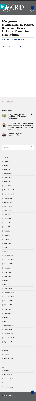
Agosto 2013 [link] (8, 342)
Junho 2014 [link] (7, 309)
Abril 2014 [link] (7, 317)
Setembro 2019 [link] (8, 202)
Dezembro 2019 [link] (9, 190)
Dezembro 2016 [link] (9, 239)
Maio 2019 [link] (7, 218)
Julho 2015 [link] (7, 268)
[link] (2, 6)
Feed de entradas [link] (9, 379)
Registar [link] (6, 370)
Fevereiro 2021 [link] (8, 173)
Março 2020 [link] (7, 186)
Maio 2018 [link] (7, 227)
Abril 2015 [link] (7, 280)
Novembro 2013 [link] (9, 338)
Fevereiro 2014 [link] (8, 325)
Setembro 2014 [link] (8, 305)
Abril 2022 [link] (7, 165)
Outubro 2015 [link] (8, 264)
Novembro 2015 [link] (9, 260)
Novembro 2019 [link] (9, 194)
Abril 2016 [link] (7, 247)
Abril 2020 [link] (7, 181)
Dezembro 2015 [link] (9, 255)
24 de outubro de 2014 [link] (20, 39)
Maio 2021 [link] (7, 169)
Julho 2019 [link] (7, 210)
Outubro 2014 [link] (8, 301)
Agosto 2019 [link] (8, 206)
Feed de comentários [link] (10, 383)
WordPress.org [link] (8, 387)
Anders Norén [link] (12, 397)
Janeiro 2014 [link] (8, 329)
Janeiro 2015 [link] (8, 288)
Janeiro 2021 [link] (8, 177)
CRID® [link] (10, 395)
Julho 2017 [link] (7, 235)
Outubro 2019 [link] (8, 198)
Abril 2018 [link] (7, 231)
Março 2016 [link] (7, 251)
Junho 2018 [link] (7, 223)
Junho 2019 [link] (7, 214)
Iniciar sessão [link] (8, 374)
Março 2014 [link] (7, 321)
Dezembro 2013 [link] (9, 333)
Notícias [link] (5, 18)
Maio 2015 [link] (7, 276)
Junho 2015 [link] (7, 272)
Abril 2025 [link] (7, 161)
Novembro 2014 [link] (9, 297)
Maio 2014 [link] (7, 313)
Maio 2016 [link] (7, 243)
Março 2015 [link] (7, 284)
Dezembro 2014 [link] (9, 292)
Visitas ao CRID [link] (8, 358)
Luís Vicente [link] (7, 39)
